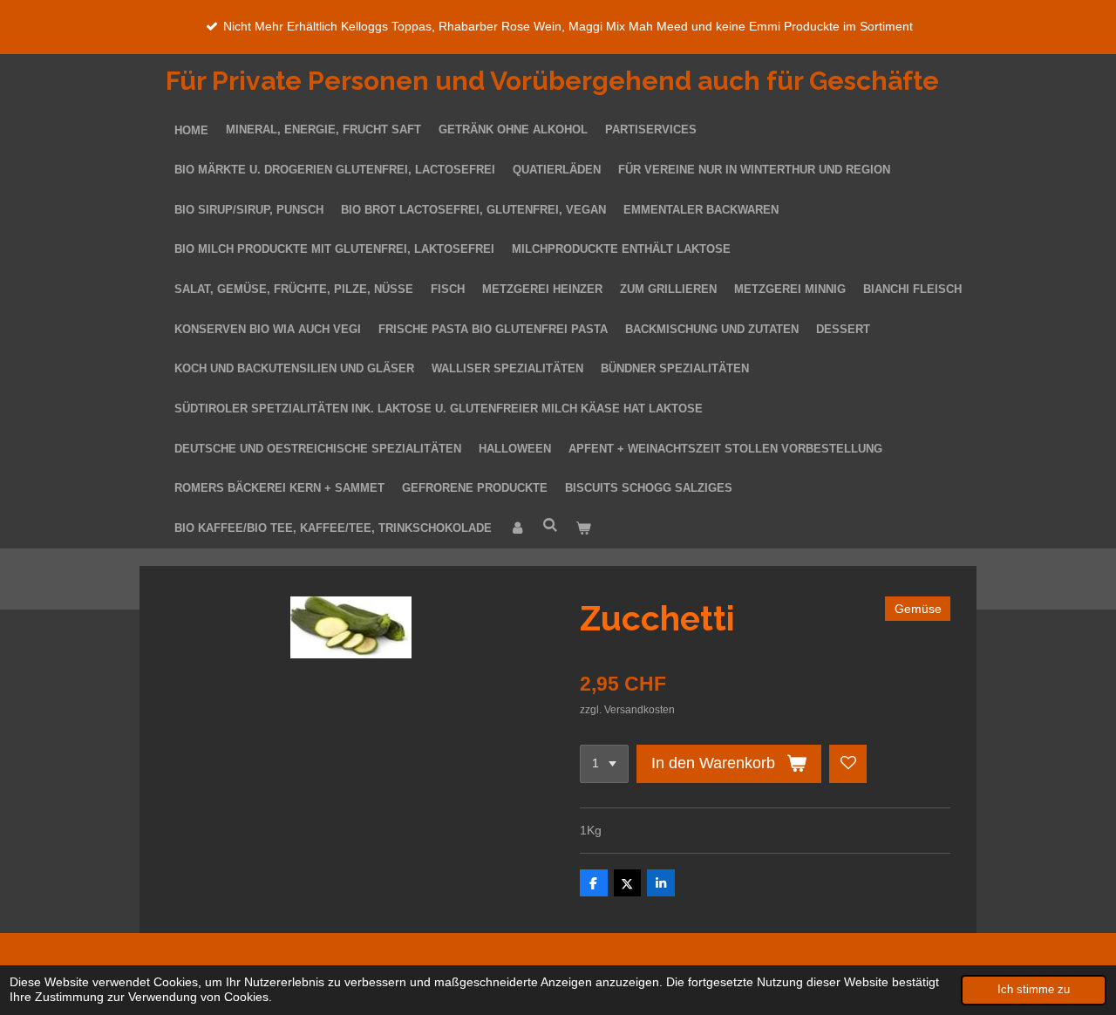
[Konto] (517, 529)
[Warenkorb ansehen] (583, 529)
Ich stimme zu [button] (1033, 990)
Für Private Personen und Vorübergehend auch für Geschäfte (552, 80)
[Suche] (550, 526)
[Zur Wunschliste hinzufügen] (848, 764)
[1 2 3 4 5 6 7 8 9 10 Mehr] (604, 764)
